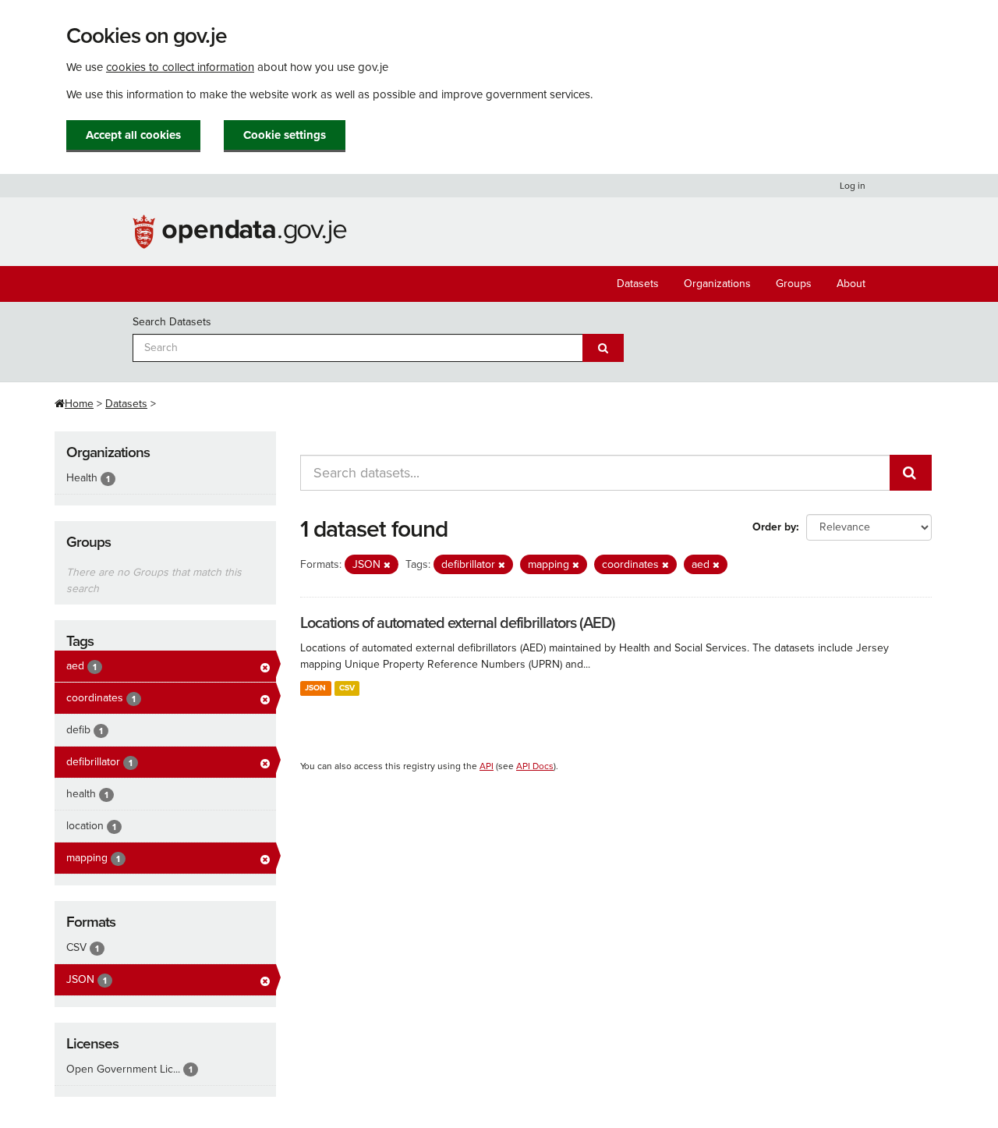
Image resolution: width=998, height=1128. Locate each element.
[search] (911, 473)
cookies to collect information (180, 67)
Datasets (638, 283)
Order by (774, 527)
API (487, 766)
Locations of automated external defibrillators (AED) (457, 623)
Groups (794, 283)
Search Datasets (172, 321)
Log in (852, 185)
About (851, 283)
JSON (315, 688)
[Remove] (387, 565)
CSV (347, 688)
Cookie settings (284, 135)
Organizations (717, 283)
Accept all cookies (133, 135)
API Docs (535, 766)
